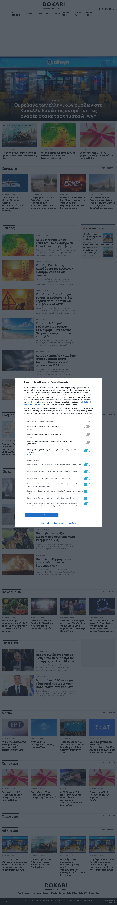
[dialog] (58, 452)
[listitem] (58, 421)
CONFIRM (42, 515)
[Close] (98, 382)
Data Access (58, 523)
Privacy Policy (71, 523)
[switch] (87, 426)
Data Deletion (46, 523)
